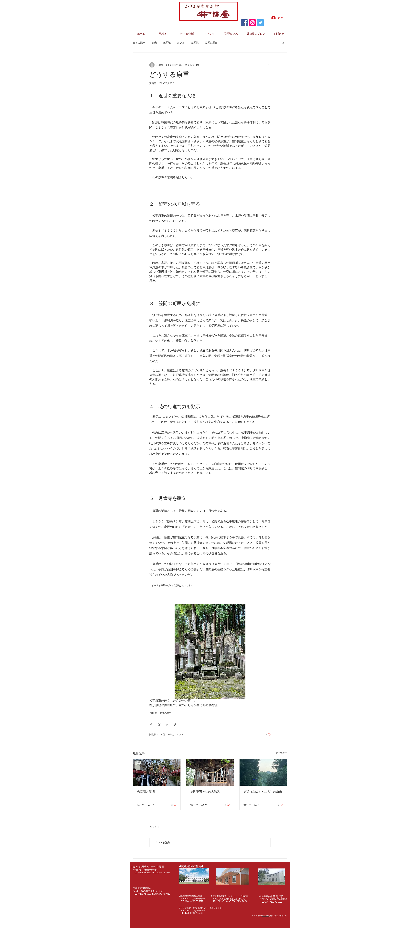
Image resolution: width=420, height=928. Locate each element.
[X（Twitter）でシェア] (158, 724)
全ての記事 (139, 42)
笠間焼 (195, 42)
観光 (154, 42)
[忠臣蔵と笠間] (156, 772)
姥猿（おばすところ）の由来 (262, 791)
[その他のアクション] (269, 65)
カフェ (181, 42)
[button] (164, 32)
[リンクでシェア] (175, 724)
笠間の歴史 (211, 42)
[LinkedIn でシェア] (166, 724)
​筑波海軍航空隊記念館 (103, 867)
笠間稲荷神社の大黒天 (205, 791)
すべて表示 (281, 753)
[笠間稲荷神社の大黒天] (210, 772)
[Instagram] (252, 22)
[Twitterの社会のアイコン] (260, 22)
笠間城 (167, 42)
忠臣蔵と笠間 (146, 791)
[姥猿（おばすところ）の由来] (263, 772)
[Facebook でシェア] (150, 724)
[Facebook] (244, 22)
